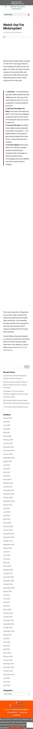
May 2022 (6, 602)
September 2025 (8, 458)
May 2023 (6, 559)
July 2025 (6, 465)
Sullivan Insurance (10, 32)
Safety (17, 32)
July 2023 (6, 552)
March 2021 (7, 653)
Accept (10, 728)
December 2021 (8, 620)
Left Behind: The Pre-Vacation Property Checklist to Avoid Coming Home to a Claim (15, 394)
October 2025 (8, 454)
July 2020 (6, 678)
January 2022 (7, 617)
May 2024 (6, 515)
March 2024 (7, 523)
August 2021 (7, 635)
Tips (21, 32)
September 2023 (8, 544)
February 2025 (8, 483)
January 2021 (7, 660)
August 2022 (7, 591)
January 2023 (7, 573)
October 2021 (8, 627)
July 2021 (6, 638)
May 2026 (6, 429)
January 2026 (7, 443)
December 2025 (8, 447)
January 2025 (7, 487)
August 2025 (7, 461)
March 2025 (7, 479)
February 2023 (8, 570)
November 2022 (8, 581)
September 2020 (8, 674)
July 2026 (6, 422)
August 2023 (7, 548)
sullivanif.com (8, 350)
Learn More (21, 728)
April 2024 (6, 519)
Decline (15, 728)
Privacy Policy (12, 712)
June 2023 (6, 555)
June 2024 (6, 512)
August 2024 (7, 505)
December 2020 (8, 664)
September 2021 (8, 631)
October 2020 (8, 671)
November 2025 (8, 450)
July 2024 (6, 508)
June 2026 (6, 425)
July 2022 (6, 595)
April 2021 (6, 649)
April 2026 (6, 432)
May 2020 (6, 682)
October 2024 (8, 497)
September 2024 (8, 501)
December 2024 (8, 490)
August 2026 (7, 418)
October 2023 (8, 541)
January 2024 (7, 530)
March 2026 (7, 436)
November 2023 (8, 537)
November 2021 (8, 624)
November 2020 (8, 667)
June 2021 (6, 642)
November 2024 (8, 494)
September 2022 (8, 588)
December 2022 (8, 577)
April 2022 (6, 606)
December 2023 (8, 534)
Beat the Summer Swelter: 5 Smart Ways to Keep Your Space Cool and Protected (15, 385)
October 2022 (8, 584)
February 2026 (8, 440)
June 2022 (6, 599)
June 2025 (6, 469)
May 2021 (6, 646)
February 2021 (8, 656)
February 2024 (8, 526)
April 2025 (6, 476)
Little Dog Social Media (20, 709)
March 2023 (7, 566)
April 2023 (6, 562)
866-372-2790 (16, 2)
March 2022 (7, 609)
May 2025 (6, 472)
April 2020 (6, 685)
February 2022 (8, 613)
